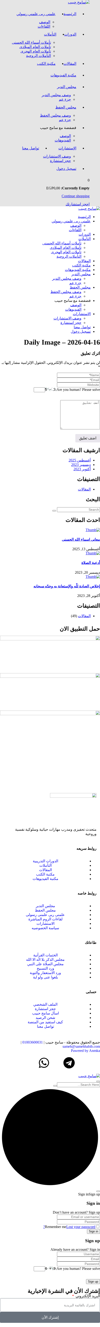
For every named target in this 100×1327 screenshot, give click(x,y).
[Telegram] (69, 1063)
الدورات (70, 34)
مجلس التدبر (66, 87)
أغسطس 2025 (80, 460)
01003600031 (32, 1042)
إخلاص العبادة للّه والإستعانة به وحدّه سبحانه (66, 586)
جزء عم (65, 99)
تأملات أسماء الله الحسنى (31, 42)
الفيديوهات (63, 140)
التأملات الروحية (38, 56)
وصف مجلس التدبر (56, 95)
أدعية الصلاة (90, 563)
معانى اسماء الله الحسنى (81, 539)
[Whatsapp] (44, 1063)
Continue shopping (76, 196)
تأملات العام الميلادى (35, 47)
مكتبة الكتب (46, 64)
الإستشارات (67, 148)
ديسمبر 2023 (81, 465)
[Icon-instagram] (81, 1063)
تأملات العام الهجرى (35, 51)
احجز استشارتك (78, 204)
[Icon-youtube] (56, 1063)
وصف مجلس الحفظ (55, 115)
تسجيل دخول (66, 169)
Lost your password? (69, 1227)
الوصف (44, 22)
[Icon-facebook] (94, 1063)
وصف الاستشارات (57, 156)
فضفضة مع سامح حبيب (58, 128)
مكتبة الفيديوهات (63, 75)
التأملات (50, 34)
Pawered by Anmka (85, 1051)
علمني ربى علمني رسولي (36, 14)
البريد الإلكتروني (87, 1296)
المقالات (69, 64)
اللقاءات (44, 26)
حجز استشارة (60, 161)
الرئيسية (69, 14)
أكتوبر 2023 (82, 469)
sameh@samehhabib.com (81, 1046)
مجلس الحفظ (65, 107)
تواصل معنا (30, 148)
